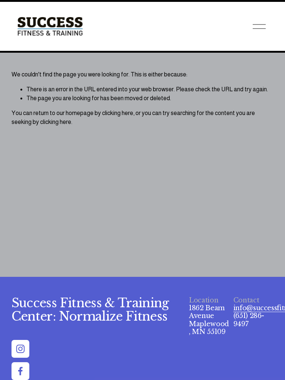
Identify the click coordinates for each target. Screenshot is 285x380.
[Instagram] (20, 349)
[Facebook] (20, 371)
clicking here (117, 113)
